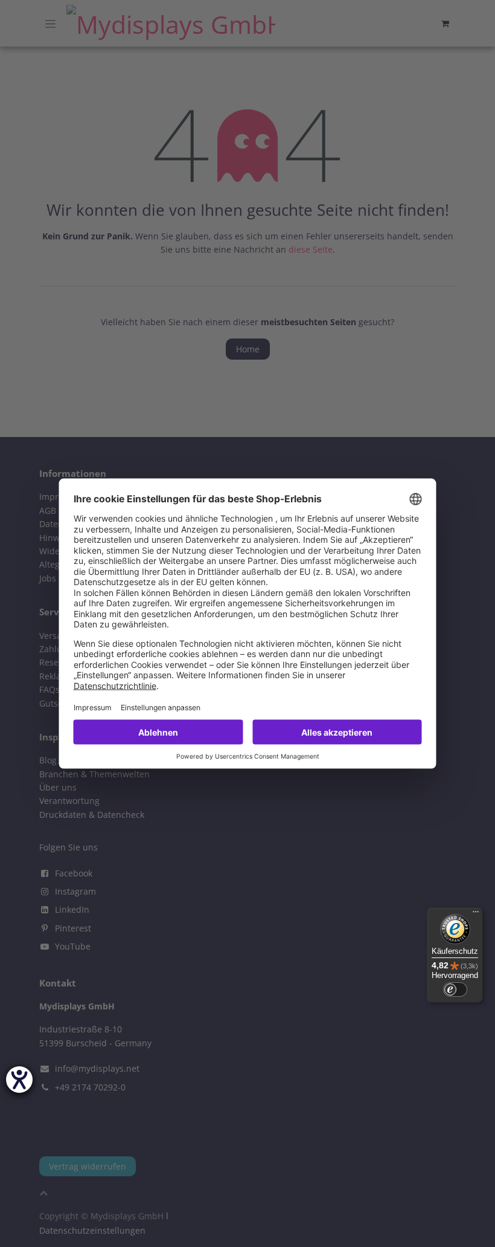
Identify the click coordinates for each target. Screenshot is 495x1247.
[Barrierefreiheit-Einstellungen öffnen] (19, 1079)
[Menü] (475, 914)
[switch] (455, 989)
